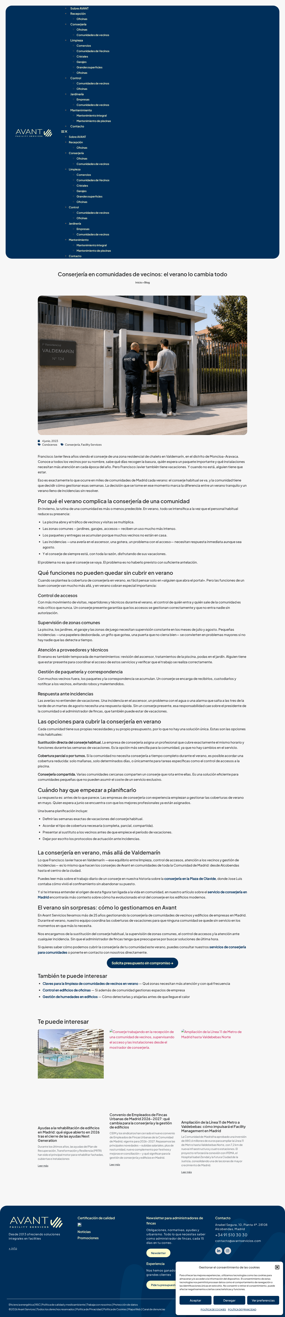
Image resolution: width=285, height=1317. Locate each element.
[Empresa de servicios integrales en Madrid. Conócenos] (39, 1222)
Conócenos (49, 444)
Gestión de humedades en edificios (70, 996)
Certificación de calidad (96, 1218)
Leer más (43, 1165)
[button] (277, 1267)
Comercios (84, 45)
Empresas (83, 99)
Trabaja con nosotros (99, 1304)
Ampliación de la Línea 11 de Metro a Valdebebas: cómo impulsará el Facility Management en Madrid (213, 1126)
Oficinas (82, 19)
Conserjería (78, 24)
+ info (13, 1248)
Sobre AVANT (79, 8)
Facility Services (91, 444)
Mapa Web (134, 1309)
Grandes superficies (89, 67)
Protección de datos (125, 1304)
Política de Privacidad (89, 1309)
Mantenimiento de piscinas (94, 121)
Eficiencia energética (21, 1304)
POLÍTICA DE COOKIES (213, 1309)
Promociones (88, 1238)
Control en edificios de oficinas (67, 990)
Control (75, 78)
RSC (37, 1304)
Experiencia (155, 1263)
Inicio (138, 282)
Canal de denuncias (153, 1309)
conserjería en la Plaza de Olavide (190, 878)
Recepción (78, 13)
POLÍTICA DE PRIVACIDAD (242, 1309)
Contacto (77, 126)
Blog (147, 282)
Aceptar (195, 1300)
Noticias (84, 1231)
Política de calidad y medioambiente (63, 1304)
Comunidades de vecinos (93, 35)
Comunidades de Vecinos (93, 51)
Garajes (81, 61)
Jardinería (77, 94)
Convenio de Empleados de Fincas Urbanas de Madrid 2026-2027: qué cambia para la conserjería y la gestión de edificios (141, 1120)
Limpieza (76, 40)
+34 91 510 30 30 (231, 1234)
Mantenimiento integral (92, 115)
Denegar (229, 1300)
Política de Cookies (115, 1309)
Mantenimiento (81, 110)
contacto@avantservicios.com (238, 1240)
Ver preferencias (263, 1300)
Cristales (82, 56)
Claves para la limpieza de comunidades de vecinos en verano (90, 983)
